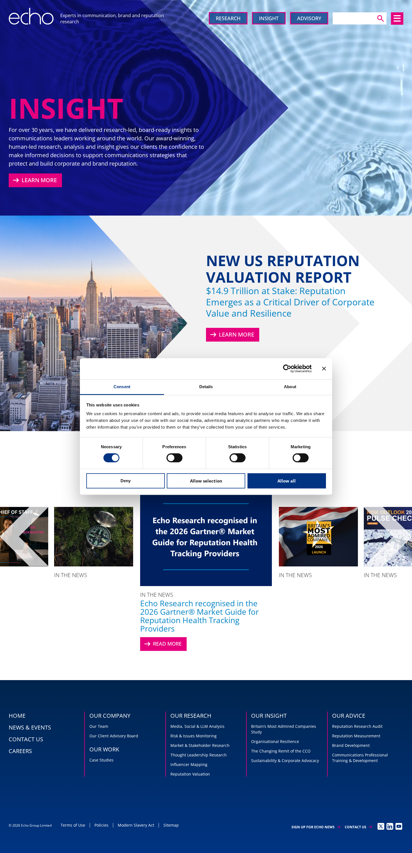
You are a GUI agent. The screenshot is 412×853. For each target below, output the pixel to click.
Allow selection (206, 481)
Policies (101, 825)
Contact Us (358, 827)
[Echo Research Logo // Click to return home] (31, 16)
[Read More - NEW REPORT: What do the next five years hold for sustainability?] (93, 536)
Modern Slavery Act (136, 825)
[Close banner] (324, 369)
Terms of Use (73, 825)
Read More (162, 644)
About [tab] (290, 386)
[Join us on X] (381, 826)
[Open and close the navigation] (397, 18)
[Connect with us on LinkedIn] (389, 826)
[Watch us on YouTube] (398, 826)
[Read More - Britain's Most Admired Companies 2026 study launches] (318, 536)
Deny (126, 480)
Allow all (286, 481)
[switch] (174, 457)
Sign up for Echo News (315, 827)
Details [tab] (206, 386)
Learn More (34, 180)
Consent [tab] (122, 386)
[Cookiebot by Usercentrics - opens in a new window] (287, 368)
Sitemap (171, 825)
